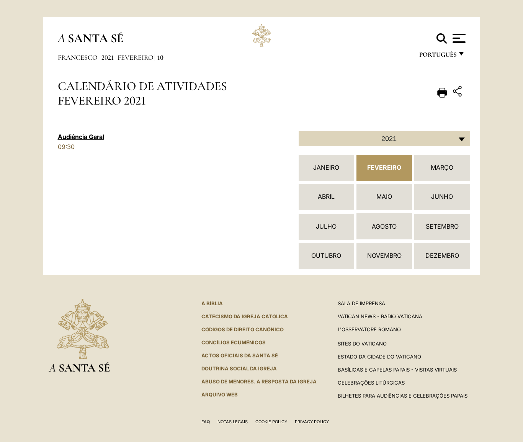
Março (442, 167)
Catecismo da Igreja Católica (244, 316)
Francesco (78, 57)
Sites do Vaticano (362, 344)
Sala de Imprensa (361, 303)
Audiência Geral (81, 137)
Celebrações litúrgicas (371, 383)
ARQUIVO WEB (219, 394)
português (437, 56)
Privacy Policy (312, 421)
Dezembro (442, 255)
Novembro (384, 255)
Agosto (384, 226)
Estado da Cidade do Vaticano (379, 357)
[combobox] (384, 138)
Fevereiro (136, 57)
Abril (326, 196)
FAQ (205, 421)
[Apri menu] (458, 38)
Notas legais (232, 421)
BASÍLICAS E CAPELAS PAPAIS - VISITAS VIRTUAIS (397, 370)
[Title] (458, 92)
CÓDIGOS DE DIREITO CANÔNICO (242, 329)
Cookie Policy (271, 421)
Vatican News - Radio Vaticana (380, 316)
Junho (442, 196)
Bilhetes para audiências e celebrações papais (402, 396)
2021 (107, 57)
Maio (384, 196)
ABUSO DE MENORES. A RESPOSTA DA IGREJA (259, 381)
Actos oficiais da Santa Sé (239, 355)
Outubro (326, 255)
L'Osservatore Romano (369, 329)
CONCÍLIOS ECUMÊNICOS (233, 342)
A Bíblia (212, 303)
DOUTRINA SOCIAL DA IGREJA (239, 368)
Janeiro (326, 167)
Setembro (442, 226)
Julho (326, 226)
